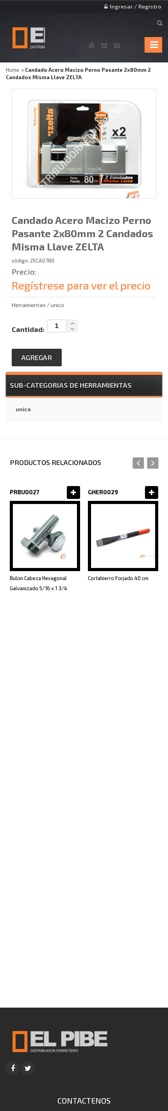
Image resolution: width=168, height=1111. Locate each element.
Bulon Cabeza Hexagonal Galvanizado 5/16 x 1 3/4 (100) (38, 588)
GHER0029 (103, 491)
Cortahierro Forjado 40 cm (118, 578)
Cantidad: (28, 329)
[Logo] (59, 1040)
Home (12, 70)
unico (23, 409)
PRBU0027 (24, 491)
